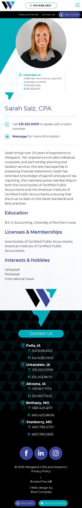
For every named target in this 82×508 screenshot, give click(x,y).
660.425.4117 (42, 408)
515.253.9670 (33, 88)
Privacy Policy (41, 471)
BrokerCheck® (41, 481)
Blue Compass (41, 492)
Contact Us (41, 333)
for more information (36, 136)
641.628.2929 (42, 358)
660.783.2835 (43, 434)
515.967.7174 (42, 389)
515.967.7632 (42, 396)
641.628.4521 (42, 350)
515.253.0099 (34, 85)
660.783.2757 (43, 427)
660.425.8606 (43, 415)
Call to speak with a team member (42, 126)
